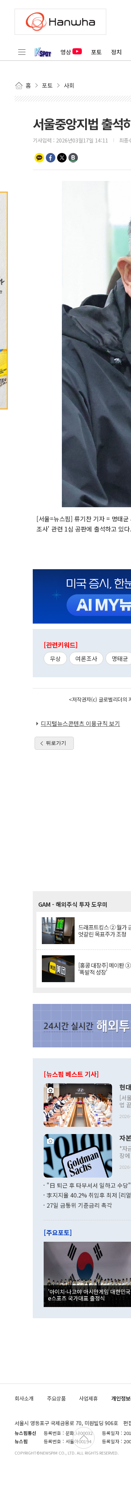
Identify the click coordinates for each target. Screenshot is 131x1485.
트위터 (62, 157)
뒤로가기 (56, 743)
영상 (65, 51)
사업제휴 (88, 1398)
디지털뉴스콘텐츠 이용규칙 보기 (80, 723)
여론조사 (86, 658)
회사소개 (24, 1398)
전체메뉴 (22, 52)
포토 (96, 51)
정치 (116, 51)
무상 (55, 658)
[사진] (78, 1104)
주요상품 (56, 1398)
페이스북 (50, 157)
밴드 (73, 157)
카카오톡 (39, 157)
